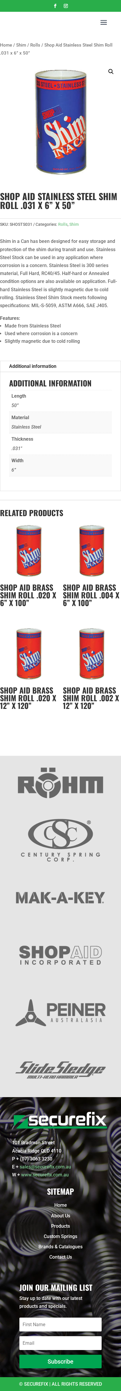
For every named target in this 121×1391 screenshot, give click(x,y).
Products (60, 1226)
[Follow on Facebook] (55, 6)
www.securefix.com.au (45, 1175)
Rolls (35, 45)
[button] (111, 71)
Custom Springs (60, 1236)
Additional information (32, 366)
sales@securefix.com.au (45, 1167)
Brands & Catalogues (60, 1247)
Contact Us (60, 1257)
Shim (21, 45)
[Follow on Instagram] (66, 6)
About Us (60, 1216)
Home (6, 45)
